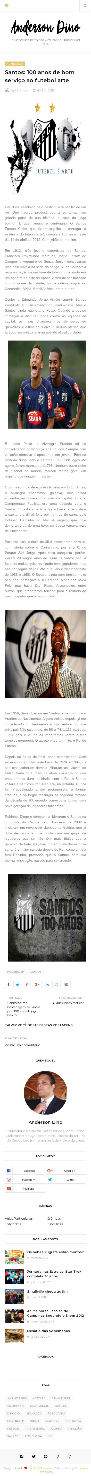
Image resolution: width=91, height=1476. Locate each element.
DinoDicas (55, 1224)
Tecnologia (33, 1436)
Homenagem (15, 971)
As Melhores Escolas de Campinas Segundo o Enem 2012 (55, 1313)
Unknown (22, 90)
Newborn (52, 1421)
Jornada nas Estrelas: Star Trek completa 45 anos (54, 1273)
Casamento (15, 1406)
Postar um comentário (22, 1045)
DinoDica (14, 1413)
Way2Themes (42, 1468)
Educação (34, 1413)
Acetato (39, 1398)
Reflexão (75, 1428)
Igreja (34, 1421)
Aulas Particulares (19, 1218)
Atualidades (61, 1398)
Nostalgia (73, 1421)
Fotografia (13, 1224)
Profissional (35, 1428)
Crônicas (54, 1218)
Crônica (60, 1406)
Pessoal (13, 1428)
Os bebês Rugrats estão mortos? (55, 1252)
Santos (35, 971)
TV (49, 1436)
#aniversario (17, 1398)
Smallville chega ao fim (47, 1291)
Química (56, 1428)
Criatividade (39, 1406)
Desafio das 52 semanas (48, 1331)
